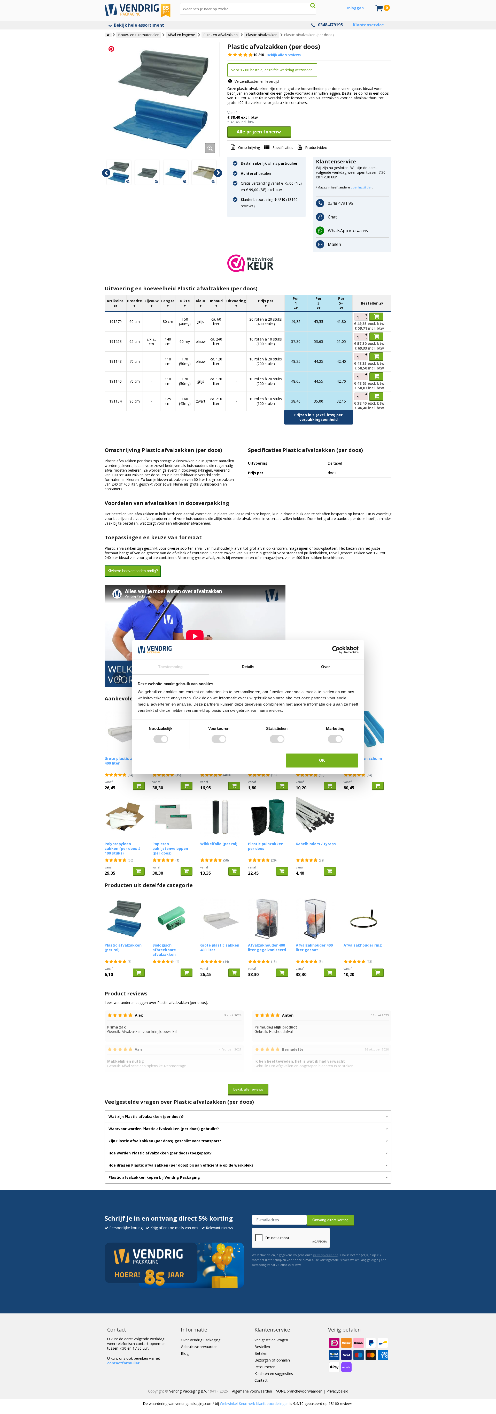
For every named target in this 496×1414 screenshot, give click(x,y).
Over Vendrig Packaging (200, 1339)
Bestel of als (269, 163)
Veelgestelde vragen (271, 1339)
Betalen (260, 1353)
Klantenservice (368, 25)
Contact (261, 1380)
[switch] (219, 739)
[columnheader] (116, 303)
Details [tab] (248, 667)
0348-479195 (330, 25)
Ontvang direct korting (330, 1220)
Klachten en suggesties (273, 1373)
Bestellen (262, 1346)
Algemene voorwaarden (252, 1391)
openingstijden (361, 187)
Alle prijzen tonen (257, 131)
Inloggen (355, 7)
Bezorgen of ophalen (272, 1360)
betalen (256, 173)
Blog (185, 1353)
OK (322, 760)
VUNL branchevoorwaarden (299, 1391)
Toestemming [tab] (170, 667)
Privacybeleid (337, 1391)
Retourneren (264, 1366)
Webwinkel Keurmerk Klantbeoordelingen (254, 1403)
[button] (309, 263)
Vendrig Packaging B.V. (188, 1391)
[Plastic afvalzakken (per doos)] (162, 99)
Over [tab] (325, 667)
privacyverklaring (325, 1255)
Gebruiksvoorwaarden (199, 1346)
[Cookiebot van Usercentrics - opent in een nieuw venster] (336, 650)
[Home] (108, 35)
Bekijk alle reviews (248, 1089)
